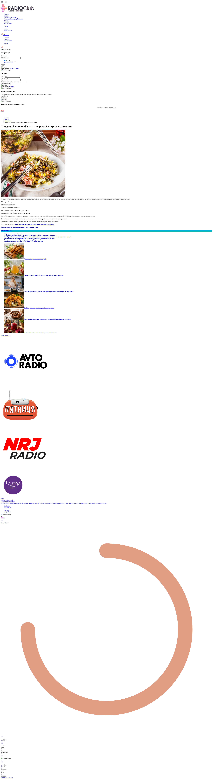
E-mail (2, 78)
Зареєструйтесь (14, 68)
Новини (6, 14)
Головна (6, 117)
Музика (6, 16)
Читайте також (6, 230)
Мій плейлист (8, 23)
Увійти (6, 20)
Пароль (3, 57)
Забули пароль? (8, 62)
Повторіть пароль (6, 81)
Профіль (6, 22)
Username (6, 35)
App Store (6, 510)
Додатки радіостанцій (10, 17)
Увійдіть (11, 86)
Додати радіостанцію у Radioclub (13, 19)
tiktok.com (7, 506)
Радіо (2, 498)
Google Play (7, 512)
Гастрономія (7, 120)
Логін (2, 56)
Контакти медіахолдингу (8, 501)
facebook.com (7, 507)
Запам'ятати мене (11, 61)
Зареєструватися (8, 30)
